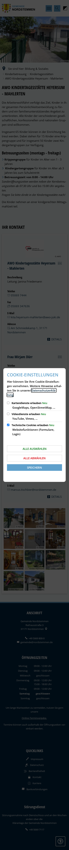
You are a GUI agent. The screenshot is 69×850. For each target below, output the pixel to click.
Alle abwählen (34, 458)
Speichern (34, 467)
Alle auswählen (35, 449)
